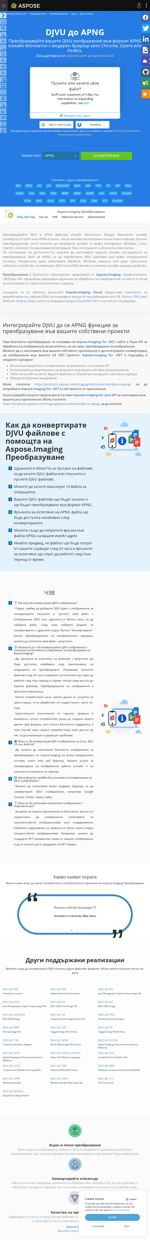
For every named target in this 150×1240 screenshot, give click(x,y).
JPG (18, 185)
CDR (83, 201)
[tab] (71, 929)
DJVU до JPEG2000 (14, 1014)
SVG (101, 193)
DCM (27, 201)
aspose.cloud (102, 55)
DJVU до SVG (106, 1053)
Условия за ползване (125, 131)
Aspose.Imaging (40, 1217)
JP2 (39, 185)
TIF (108, 185)
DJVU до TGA (11, 1040)
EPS (72, 201)
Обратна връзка (72, 217)
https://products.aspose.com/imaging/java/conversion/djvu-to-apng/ (51, 404)
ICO (105, 201)
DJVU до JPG (105, 989)
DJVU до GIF (57, 1014)
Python (127, 296)
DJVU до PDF (10, 989)
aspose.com (77, 55)
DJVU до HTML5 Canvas (65, 1053)
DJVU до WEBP (59, 1040)
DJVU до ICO (106, 1078)
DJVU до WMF (11, 1078)
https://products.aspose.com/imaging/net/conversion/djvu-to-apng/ (83, 384)
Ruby (31, 301)
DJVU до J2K (105, 1002)
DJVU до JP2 (57, 1002)
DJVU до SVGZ (11, 1065)
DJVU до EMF (58, 1065)
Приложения (96, 217)
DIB (88, 185)
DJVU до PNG (106, 1014)
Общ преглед (26, 217)
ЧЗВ (54, 217)
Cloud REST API (87, 301)
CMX (94, 201)
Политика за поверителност (75, 134)
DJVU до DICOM (108, 1040)
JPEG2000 (62, 185)
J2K (49, 185)
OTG (62, 201)
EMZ (53, 193)
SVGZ (113, 193)
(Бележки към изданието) (75, 1231)
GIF (118, 185)
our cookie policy (120, 1210)
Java (144, 296)
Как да (43, 217)
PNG (128, 185)
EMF (42, 193)
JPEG (29, 185)
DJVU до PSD (58, 989)
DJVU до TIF (105, 1027)
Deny (127, 1226)
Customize (98, 1226)
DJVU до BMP (11, 1027)
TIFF (98, 185)
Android (8, 301)
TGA (31, 193)
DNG (39, 201)
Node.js (21, 301)
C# (118, 296)
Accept (112, 1217)
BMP (77, 185)
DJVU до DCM (11, 1053)
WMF (65, 193)
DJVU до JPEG (11, 1002)
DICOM (126, 193)
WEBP (90, 193)
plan (86, 103)
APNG (49, 155)
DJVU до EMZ (106, 1065)
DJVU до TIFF (58, 1027)
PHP (136, 296)
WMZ (77, 193)
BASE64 (118, 201)
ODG (51, 201)
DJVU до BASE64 (13, 1091)
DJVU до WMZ (59, 1078)
